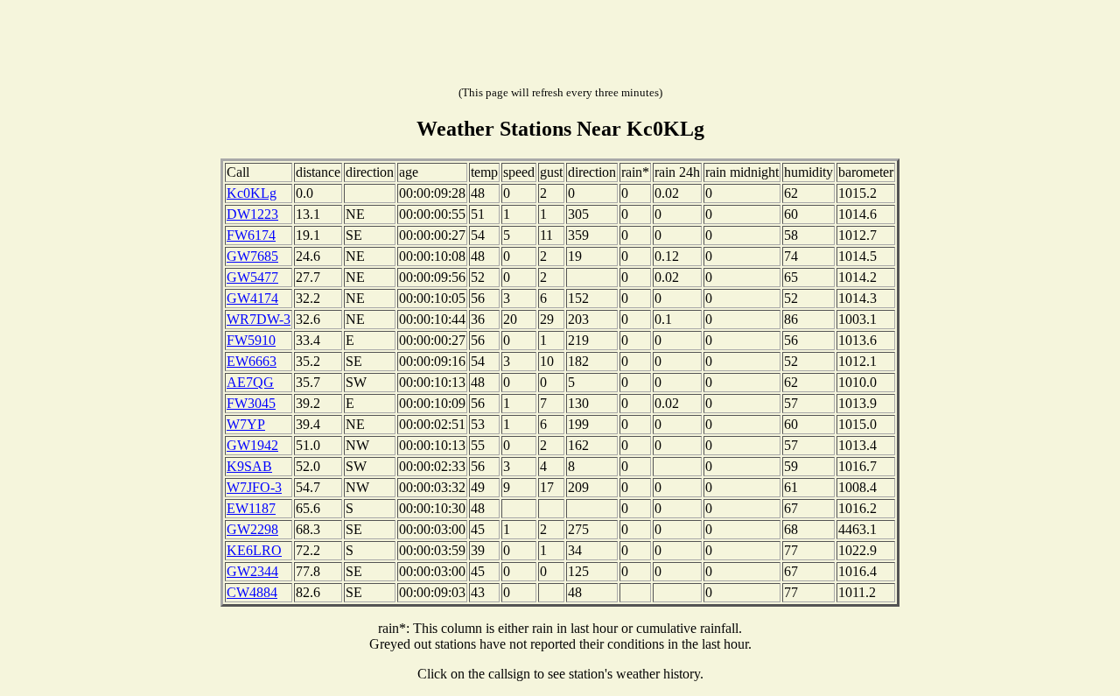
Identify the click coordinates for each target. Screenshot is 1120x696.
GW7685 (252, 256)
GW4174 (252, 298)
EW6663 (251, 361)
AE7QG (250, 382)
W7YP (246, 424)
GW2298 (252, 529)
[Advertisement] (560, 46)
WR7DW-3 (258, 319)
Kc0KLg (251, 193)
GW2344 (252, 571)
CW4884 (252, 592)
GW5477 (252, 277)
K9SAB (249, 466)
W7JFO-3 (254, 487)
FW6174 (251, 235)
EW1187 (251, 508)
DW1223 (252, 214)
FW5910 (251, 340)
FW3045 (251, 403)
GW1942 (252, 445)
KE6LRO (254, 550)
